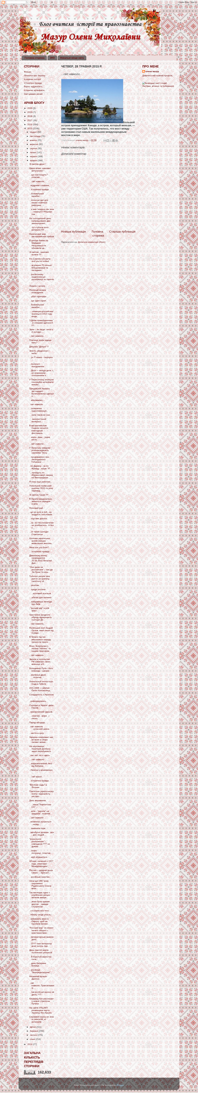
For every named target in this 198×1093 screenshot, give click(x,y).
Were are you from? (39, 547)
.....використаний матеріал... (37, 420)
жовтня (34, 140)
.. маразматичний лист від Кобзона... (40, 764)
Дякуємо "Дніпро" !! (39, 347)
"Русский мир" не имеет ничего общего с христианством (41, 930)
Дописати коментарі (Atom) (91, 242)
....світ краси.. (36, 776)
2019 (30, 112)
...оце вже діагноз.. (38, 518)
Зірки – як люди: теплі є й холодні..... (41, 330)
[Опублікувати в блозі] (107, 140)
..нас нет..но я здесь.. (40, 755)
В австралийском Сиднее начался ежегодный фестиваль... (38, 429)
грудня (33, 132)
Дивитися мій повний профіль (157, 75)
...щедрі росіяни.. (38, 589)
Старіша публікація (122, 231)
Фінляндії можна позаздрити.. (37, 291)
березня (34, 1031)
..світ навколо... (37, 404)
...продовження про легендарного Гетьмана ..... (39, 459)
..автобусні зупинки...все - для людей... (41, 833)
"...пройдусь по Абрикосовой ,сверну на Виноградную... (41, 475)
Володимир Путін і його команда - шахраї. (41, 669)
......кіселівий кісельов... (41, 593)
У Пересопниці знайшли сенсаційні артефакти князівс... (41, 382)
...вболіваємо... (36, 400)
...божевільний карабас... (36, 194)
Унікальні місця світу (72, 57)
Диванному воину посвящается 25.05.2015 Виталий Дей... (40, 559)
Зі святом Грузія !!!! (38, 495)
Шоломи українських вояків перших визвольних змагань (40, 540)
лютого (34, 1035)
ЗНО (52, 57)
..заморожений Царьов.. (41, 712)
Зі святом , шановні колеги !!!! (39, 253)
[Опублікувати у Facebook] (113, 140)
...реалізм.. (34, 585)
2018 (30, 116)
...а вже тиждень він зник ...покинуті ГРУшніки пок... (41, 211)
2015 (30, 128)
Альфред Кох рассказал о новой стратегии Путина (41, 1001)
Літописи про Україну (34, 75)
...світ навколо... (37, 624)
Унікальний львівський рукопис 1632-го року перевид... (41, 488)
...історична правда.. (39, 189)
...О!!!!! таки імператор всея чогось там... (40, 944)
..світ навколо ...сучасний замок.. (39, 727)
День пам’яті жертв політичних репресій (40, 951)
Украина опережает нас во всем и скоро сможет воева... (41, 739)
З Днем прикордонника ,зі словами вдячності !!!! (41, 322)
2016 (30, 124)
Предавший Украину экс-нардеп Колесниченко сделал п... (41, 392)
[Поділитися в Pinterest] (116, 140)
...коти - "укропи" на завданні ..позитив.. (40, 812)
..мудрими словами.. (39, 185)
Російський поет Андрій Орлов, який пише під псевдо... (41, 630)
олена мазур (152, 71)
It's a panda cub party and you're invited (39, 260)
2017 (30, 120)
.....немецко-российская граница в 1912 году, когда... (41, 314)
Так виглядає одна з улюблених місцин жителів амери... (39, 895)
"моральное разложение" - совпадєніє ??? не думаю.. (39, 843)
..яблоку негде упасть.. (40, 915)
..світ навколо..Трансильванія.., (41, 985)
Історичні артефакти (34, 90)
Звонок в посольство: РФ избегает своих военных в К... (40, 661)
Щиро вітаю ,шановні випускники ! (39, 169)
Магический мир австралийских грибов (41, 235)
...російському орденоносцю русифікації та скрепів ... (41, 278)
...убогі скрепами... (38, 296)
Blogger (120, 1085)
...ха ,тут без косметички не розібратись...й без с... (41, 525)
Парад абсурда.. (37, 722)
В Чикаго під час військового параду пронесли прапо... (40, 639)
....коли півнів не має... (40, 415)
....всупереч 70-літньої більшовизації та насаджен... (40, 267)
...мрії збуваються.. (38, 857)
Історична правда (33, 83)
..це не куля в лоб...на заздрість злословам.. (41, 513)
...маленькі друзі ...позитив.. (37, 676)
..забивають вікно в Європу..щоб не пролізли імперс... (39, 921)
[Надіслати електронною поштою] (104, 140)
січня (33, 1039)
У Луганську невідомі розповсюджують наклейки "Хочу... (39, 450)
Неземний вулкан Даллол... (38, 977)
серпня (34, 148)
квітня (33, 1027)
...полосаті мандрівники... (37, 365)
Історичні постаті (32, 79)
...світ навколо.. (37, 336)
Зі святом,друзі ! (37, 164)
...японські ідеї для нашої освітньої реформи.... (38, 202)
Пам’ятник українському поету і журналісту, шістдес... (41, 793)
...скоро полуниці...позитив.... (41, 851)
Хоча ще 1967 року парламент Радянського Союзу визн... (40, 885)
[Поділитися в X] (110, 140)
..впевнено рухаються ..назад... (40, 823)
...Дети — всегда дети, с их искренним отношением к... (41, 373)
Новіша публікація (73, 231)
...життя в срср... (37, 733)
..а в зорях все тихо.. (39, 910)
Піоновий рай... (37, 508)
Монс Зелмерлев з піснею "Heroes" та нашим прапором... (40, 648)
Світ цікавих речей (33, 94)
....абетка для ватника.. (41, 597)
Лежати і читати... (38, 286)
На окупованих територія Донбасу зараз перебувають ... (41, 748)
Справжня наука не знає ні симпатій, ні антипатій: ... (41, 1019)
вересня (34, 144)
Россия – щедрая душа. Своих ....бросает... (41, 871)
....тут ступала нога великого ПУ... (38, 228)
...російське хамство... (40, 877)
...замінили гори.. (38, 828)
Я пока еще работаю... (40, 482)
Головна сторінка (34, 57)
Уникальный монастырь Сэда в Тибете (41, 682)
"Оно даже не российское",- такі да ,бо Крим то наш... (41, 569)
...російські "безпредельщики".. (40, 971)
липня (33, 152)
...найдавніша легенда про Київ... (40, 603)
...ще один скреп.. (38, 301)
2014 (30, 1044)
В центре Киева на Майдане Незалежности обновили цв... (38, 244)
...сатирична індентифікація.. (38, 409)
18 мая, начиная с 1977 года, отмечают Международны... (41, 863)
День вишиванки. (37, 800)
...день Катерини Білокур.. (37, 964)
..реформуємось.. (38, 701)
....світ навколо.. (37, 181)
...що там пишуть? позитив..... (38, 176)
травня (33, 160)
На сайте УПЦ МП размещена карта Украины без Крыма (40, 1010)
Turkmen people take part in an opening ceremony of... (39, 578)
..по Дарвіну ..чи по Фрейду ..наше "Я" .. (40, 467)
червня (34, 156)
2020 (30, 108)
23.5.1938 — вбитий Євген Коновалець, (40, 689)
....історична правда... (40, 551)
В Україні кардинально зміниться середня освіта (40, 501)
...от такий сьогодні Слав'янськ (38, 533)
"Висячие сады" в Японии (38, 786)
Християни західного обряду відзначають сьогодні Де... (40, 617)
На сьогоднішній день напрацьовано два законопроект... (40, 221)
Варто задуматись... (34, 86)
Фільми (27, 72)
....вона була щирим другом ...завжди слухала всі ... (39, 904)
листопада (35, 136)
